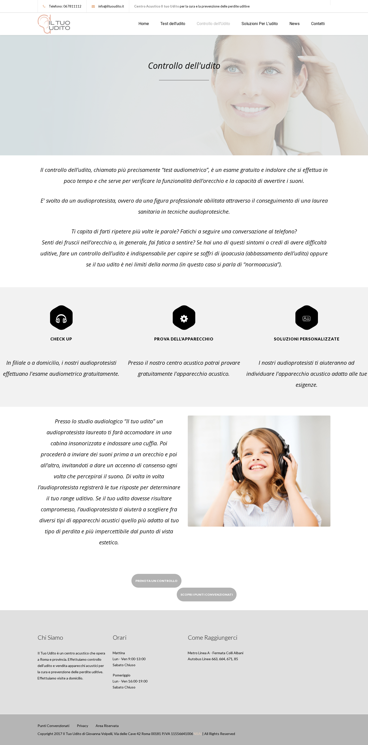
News (294, 23)
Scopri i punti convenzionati (206, 594)
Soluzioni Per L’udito (260, 23)
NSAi (198, 733)
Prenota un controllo (156, 581)
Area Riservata (107, 725)
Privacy (82, 725)
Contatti (318, 23)
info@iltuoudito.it (111, 6)
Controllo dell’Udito (213, 23)
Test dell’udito (172, 23)
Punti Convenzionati (53, 725)
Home (143, 23)
